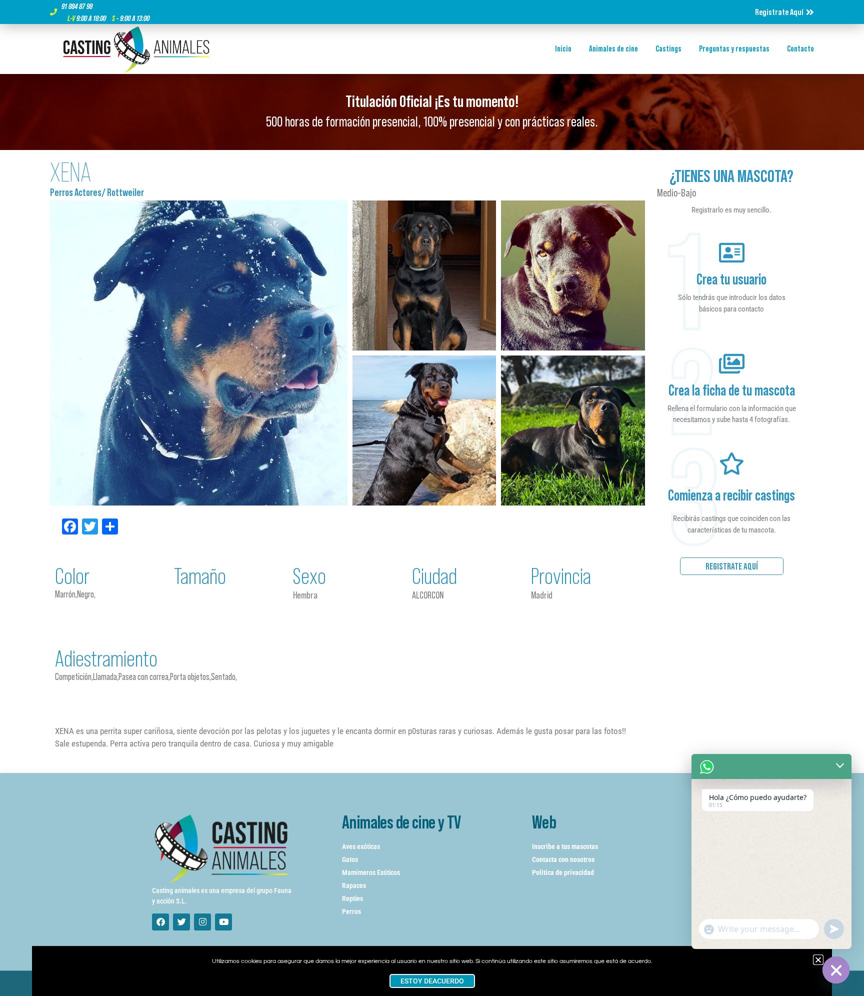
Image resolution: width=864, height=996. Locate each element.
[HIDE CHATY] (836, 970)
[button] (818, 960)
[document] (432, 498)
